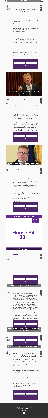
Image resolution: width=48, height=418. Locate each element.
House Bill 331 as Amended (15, 254)
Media (29, 1)
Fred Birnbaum (8, 168)
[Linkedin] (41, 10)
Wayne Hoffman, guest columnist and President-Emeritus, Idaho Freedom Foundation (8, 100)
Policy (26, 1)
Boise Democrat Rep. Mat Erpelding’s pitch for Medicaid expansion (23, 169)
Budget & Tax (8, 8)
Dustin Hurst (7, 5)
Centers (24, 1)
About (18, 1)
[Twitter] (41, 5)
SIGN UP (25, 65)
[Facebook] (41, 7)
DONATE (41, 1)
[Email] (41, 8)
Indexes (21, 1)
